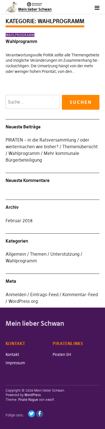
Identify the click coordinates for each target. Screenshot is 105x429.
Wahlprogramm (20, 35)
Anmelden (16, 294)
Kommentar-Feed (80, 294)
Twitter (31, 413)
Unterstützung (65, 254)
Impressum (15, 362)
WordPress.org (23, 301)
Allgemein (16, 254)
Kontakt (12, 354)
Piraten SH (62, 354)
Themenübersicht (80, 146)
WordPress (32, 395)
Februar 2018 (19, 220)
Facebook (39, 413)
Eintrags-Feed (44, 294)
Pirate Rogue (28, 399)
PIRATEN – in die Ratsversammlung (41, 140)
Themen (38, 254)
